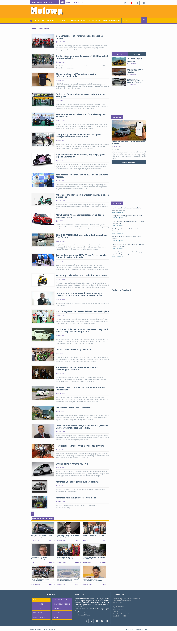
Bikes (41, 608)
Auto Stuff (62, 21)
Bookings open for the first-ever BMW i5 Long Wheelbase (87, 2)
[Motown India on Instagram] (138, 3)
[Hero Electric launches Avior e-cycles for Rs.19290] (43, 451)
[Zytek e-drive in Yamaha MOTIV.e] (42, 469)
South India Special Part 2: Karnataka (73, 407)
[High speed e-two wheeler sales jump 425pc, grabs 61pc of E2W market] (43, 160)
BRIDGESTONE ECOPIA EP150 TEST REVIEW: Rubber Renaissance (80, 388)
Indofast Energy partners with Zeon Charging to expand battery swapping (128, 253)
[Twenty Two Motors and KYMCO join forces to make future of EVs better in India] (43, 260)
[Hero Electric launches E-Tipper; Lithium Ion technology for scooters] (43, 372)
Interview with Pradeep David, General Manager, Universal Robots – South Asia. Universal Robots (79, 294)
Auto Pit (36, 600)
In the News (39, 21)
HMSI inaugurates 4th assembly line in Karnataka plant (82, 311)
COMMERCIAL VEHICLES (111, 21)
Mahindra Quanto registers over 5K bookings (77, 481)
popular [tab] (136, 54)
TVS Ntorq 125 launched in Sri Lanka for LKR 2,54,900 (81, 275)
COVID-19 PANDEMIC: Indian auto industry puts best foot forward (81, 236)
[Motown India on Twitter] (125, 3)
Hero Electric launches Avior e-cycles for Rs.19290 (80, 446)
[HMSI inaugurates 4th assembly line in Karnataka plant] (43, 316)
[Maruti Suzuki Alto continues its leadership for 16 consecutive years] (43, 220)
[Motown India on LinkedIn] (144, 3)
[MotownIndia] (48, 11)
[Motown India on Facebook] (119, 3)
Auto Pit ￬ (51, 21)
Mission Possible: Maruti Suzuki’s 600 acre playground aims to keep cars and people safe (82, 330)
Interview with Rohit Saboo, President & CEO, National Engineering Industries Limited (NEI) (82, 426)
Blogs (125, 21)
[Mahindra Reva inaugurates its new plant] (39, 502)
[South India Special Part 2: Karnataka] (43, 413)
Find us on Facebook (121, 290)
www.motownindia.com (89, 611)
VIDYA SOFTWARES (141, 629)
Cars (41, 604)
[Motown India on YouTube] (131, 3)
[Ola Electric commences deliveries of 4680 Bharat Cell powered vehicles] (43, 61)
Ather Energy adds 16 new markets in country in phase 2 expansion (82, 196)
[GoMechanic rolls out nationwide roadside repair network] (43, 41)
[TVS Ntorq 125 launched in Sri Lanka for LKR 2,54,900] (43, 280)
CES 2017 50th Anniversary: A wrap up (74, 349)
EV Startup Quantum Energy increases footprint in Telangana (80, 95)
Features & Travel (78, 21)
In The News (117, 203)
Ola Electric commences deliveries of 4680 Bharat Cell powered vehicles (82, 57)
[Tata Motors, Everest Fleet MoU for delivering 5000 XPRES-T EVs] (43, 119)
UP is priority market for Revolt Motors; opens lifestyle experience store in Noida (78, 135)
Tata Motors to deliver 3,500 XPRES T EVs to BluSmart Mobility (82, 175)
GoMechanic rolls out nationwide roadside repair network (79, 37)
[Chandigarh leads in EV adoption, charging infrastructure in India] (43, 79)
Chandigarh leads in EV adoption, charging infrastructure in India (76, 75)
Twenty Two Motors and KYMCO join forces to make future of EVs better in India (81, 256)
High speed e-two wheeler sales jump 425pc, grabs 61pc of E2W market (80, 155)
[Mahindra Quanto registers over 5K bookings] (39, 486)
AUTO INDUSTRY (94, 21)
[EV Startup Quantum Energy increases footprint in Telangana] (43, 99)
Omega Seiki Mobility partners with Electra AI (127, 216)
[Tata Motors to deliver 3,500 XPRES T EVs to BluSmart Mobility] (43, 180)
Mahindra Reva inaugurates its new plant (76, 497)
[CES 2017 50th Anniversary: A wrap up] (43, 355)
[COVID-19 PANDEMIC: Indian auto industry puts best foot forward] (43, 240)
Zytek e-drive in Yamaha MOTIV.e (72, 463)
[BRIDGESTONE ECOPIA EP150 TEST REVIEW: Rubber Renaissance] (43, 393)
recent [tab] (120, 54)
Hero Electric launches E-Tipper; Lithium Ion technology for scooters (77, 368)
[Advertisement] (109, 11)
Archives (57, 613)
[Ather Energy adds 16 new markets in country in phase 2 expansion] (43, 199)
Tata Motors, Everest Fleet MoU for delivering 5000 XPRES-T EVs (81, 115)
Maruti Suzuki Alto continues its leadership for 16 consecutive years (80, 216)
